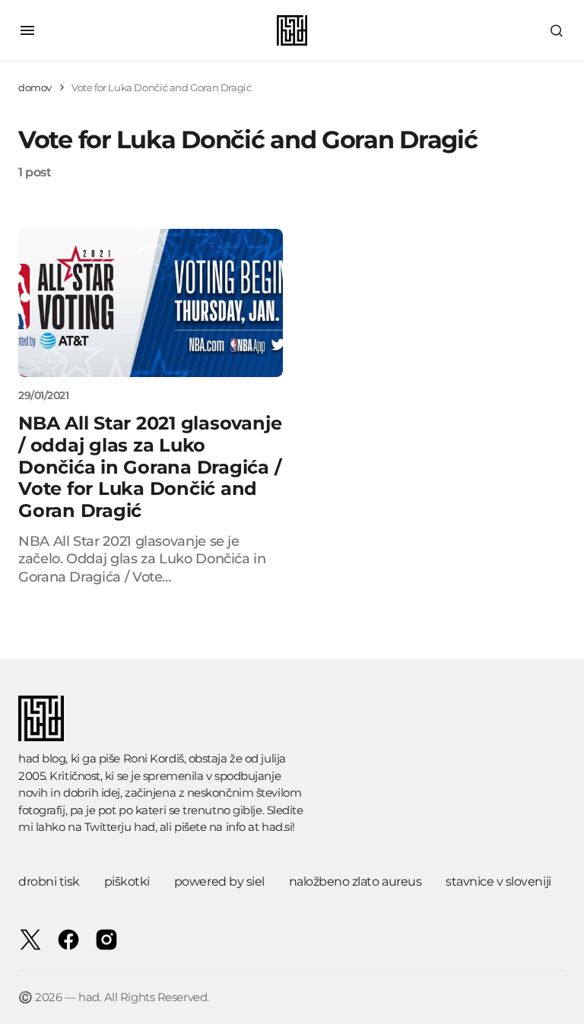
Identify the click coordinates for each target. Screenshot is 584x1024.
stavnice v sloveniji (498, 881)
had (144, 827)
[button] (27, 30)
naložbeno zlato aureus (355, 881)
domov (35, 87)
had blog (41, 758)
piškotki (127, 881)
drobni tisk (49, 881)
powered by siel (219, 881)
